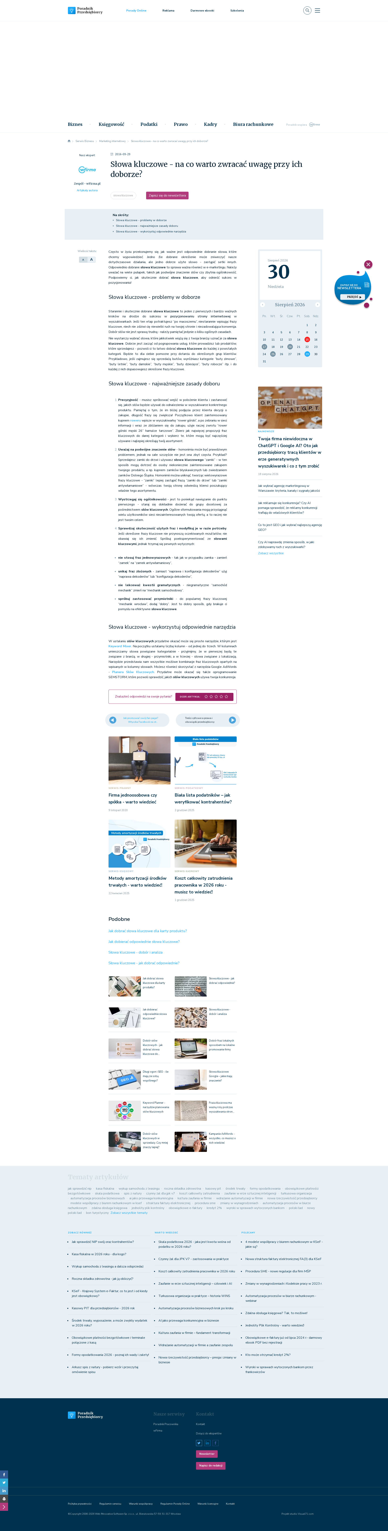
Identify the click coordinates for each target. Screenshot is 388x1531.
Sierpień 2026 (290, 304)
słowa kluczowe (123, 195)
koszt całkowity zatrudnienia (199, 1193)
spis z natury (133, 1193)
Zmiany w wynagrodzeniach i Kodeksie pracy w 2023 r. (283, 1283)
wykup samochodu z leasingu (139, 1188)
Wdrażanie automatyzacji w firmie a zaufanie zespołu (195, 1345)
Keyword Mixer (120, 646)
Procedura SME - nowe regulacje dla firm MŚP (278, 1271)
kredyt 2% (214, 1208)
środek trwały (235, 1188)
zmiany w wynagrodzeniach (239, 1203)
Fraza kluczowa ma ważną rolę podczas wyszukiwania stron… (221, 1107)
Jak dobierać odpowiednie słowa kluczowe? (144, 941)
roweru (135, 420)
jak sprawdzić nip (80, 1188)
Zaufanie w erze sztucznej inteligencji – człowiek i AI (195, 1283)
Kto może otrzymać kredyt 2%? (268, 1355)
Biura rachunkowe (253, 124)
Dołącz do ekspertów (209, 1433)
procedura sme (205, 1203)
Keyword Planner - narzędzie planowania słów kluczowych (156, 1107)
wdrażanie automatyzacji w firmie (239, 1198)
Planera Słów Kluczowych (133, 672)
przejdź (352, 297)
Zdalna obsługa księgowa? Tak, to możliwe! (276, 1313)
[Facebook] (4, 1474)
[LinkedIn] (4, 1491)
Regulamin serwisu (110, 1503)
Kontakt (200, 1424)
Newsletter (206, 1454)
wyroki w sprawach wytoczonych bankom (255, 1208)
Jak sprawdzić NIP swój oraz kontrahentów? (103, 1242)
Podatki (149, 124)
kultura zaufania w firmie (195, 1198)
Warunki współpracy (141, 1503)
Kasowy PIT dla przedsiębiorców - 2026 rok (103, 1308)
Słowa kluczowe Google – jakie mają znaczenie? (220, 1076)
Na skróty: (121, 215)
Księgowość (111, 124)
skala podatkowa (107, 1193)
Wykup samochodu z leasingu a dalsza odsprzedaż (107, 1266)
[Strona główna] (69, 141)
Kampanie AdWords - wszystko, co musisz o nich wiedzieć (222, 1138)
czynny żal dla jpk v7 (160, 1193)
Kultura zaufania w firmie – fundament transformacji (194, 1333)
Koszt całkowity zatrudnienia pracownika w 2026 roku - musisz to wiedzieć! (204, 885)
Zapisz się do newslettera (167, 195)
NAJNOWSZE (266, 431)
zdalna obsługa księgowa (109, 1208)
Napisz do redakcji (210, 1465)
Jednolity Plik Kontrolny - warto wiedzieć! (274, 1325)
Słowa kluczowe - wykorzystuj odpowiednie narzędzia (151, 231)
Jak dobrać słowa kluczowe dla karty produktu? (148, 931)
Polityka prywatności (80, 1503)
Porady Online (136, 11)
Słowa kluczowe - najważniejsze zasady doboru (147, 226)
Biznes (75, 124)
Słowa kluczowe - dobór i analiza (135, 952)
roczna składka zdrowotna (182, 1188)
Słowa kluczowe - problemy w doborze (141, 220)
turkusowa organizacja (296, 1193)
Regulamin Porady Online (175, 1503)
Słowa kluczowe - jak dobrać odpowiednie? (144, 963)
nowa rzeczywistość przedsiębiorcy (292, 1198)
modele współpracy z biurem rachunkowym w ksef (106, 1203)
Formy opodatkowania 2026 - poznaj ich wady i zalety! (110, 1355)
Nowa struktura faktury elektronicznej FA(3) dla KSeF (283, 1259)
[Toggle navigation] (317, 10)
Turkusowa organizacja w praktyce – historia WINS (194, 1296)
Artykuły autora (87, 190)
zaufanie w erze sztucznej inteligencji (250, 1193)
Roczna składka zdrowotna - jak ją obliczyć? (102, 1279)
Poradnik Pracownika (165, 1424)
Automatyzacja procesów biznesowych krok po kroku (195, 1308)
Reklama (168, 11)
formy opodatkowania (265, 1188)
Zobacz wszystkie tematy (129, 1213)
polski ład (296, 1208)
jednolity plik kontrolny (148, 1208)
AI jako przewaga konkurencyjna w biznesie (188, 1320)
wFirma (157, 1431)
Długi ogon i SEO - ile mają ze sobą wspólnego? (155, 1076)
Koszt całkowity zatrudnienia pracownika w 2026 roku (196, 1271)
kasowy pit (213, 1188)
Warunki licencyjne (207, 1503)
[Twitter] (4, 1483)
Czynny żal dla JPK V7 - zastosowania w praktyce (193, 1259)
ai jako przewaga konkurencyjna (151, 1198)
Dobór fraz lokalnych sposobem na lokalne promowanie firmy (222, 1045)
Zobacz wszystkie (271, 553)
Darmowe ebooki (202, 11)
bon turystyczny (97, 1213)
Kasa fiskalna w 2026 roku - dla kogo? (99, 1254)
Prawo (181, 124)
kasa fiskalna (105, 1188)
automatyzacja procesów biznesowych (98, 1198)
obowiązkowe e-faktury (185, 1208)
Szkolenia (237, 11)
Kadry (210, 124)
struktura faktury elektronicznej (168, 1203)
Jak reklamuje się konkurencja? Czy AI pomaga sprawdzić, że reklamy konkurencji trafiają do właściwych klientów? (287, 508)
